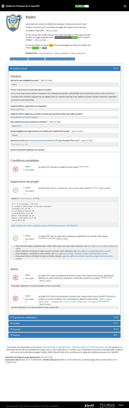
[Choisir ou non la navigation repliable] (125, 6)
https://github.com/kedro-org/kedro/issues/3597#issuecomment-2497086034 (44, 226)
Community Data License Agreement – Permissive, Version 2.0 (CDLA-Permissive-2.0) (74, 347)
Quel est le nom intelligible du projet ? (24, 80)
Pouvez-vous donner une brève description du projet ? (31, 90)
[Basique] (35, 48)
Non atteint (26, 170)
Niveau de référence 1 (46, 53)
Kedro (13, 93)
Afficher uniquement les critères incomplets (60, 59)
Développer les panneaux (18, 59)
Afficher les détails (51, 30)
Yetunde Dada (47, 357)
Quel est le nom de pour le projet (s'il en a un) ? (45, 141)
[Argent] (44, 48)
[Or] (51, 45)
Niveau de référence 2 (62, 53)
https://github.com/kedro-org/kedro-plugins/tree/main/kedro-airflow (81, 254)
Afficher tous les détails (36, 59)
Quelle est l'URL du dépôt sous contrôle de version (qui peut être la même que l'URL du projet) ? (46, 114)
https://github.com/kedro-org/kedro (24, 117)
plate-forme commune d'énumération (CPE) (42, 141)
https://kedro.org (17, 109)
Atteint (26, 167)
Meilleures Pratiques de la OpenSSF (23, 6)
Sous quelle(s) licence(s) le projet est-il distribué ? (29, 122)
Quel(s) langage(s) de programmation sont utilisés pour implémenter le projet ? (40, 131)
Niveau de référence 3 (78, 53)
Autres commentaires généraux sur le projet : (27, 150)
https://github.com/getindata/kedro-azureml (94, 251)
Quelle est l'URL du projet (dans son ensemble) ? (28, 106)
